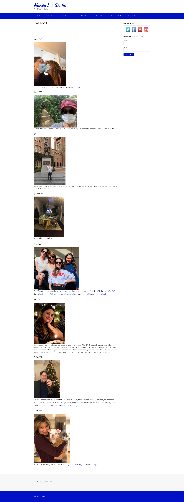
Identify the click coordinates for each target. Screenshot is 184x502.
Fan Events (61, 16)
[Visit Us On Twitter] (128, 32)
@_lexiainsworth (58, 294)
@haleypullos (70, 294)
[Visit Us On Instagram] (146, 32)
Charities (85, 16)
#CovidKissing (76, 87)
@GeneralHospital (95, 294)
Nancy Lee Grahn (50, 5)
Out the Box (43, 496)
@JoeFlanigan (78, 464)
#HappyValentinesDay (67, 405)
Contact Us (131, 16)
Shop (119, 16)
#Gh (98, 291)
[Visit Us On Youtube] (140, 32)
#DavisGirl (112, 291)
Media (109, 16)
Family (74, 16)
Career (49, 16)
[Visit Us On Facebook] (134, 32)
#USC (55, 186)
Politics (98, 16)
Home (38, 16)
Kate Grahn (70, 352)
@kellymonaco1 (44, 294)
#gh (104, 294)
